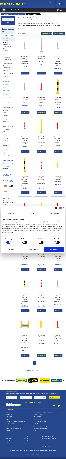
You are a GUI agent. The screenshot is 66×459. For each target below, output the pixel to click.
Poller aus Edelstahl (8, 46)
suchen (8, 22)
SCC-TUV (26, 440)
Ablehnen (12, 249)
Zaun (4, 163)
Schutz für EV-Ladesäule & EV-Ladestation (6, 90)
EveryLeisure (49, 458)
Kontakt (25, 444)
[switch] (24, 242)
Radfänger (5, 84)
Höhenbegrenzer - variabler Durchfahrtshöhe (7, 126)
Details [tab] (33, 213)
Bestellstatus (8, 438)
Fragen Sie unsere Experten (12, 442)
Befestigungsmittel (6, 146)
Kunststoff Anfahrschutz (6, 140)
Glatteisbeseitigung (5, 111)
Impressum (32, 454)
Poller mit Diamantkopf (6, 67)
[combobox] (8, 19)
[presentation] (3, 379)
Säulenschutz (6, 81)
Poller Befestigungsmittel (8, 62)
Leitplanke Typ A (7, 70)
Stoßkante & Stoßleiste (6, 167)
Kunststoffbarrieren (6, 130)
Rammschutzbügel (7, 97)
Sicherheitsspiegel (6, 116)
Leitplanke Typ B (7, 73)
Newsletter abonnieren (20, 405)
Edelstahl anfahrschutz (5, 121)
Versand (52, 397)
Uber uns (27, 454)
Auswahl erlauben (33, 249)
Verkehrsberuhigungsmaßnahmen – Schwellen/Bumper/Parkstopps (7, 160)
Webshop (26, 438)
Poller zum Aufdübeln (6, 39)
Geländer (5, 153)
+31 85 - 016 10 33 (13, 10)
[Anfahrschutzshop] (12, 4)
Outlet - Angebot (5, 135)
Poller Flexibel (6, 57)
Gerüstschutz (6, 104)
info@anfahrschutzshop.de (49, 438)
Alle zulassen (54, 249)
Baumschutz (6, 100)
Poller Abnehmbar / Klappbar (8, 54)
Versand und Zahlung (10, 444)
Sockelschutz (6, 156)
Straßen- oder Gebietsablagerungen (7, 107)
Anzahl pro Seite (58, 33)
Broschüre (8, 440)
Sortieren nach (46, 33)
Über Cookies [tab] (54, 213)
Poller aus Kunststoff (5, 50)
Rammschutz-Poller (7, 35)
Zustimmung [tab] (11, 213)
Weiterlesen (25, 73)
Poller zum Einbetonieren (6, 43)
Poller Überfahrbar (7, 59)
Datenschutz (38, 454)
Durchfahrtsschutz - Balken (7, 150)
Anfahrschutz (6, 77)
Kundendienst (9, 437)
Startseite (26, 437)
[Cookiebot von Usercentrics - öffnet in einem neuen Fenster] (56, 208)
